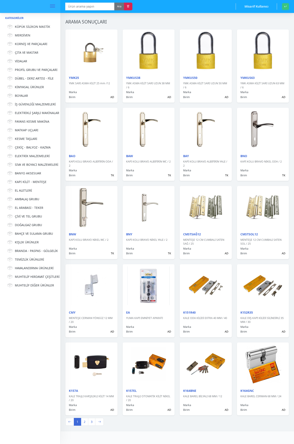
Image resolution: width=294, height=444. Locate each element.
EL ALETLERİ (23, 190)
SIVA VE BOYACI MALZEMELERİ (35, 165)
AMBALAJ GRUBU (27, 199)
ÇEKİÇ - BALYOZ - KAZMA (33, 147)
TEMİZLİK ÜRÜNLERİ (29, 259)
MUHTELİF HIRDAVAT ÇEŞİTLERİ (35, 277)
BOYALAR (21, 96)
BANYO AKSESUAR (28, 173)
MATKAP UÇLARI (26, 130)
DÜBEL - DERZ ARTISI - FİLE (34, 78)
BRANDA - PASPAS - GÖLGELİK (35, 251)
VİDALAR (21, 61)
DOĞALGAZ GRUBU (28, 225)
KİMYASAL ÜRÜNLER (29, 87)
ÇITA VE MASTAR (26, 52)
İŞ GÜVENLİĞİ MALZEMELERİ (35, 104)
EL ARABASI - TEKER (29, 208)
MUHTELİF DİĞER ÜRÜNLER (34, 285)
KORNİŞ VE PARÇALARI (31, 44)
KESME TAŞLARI (26, 139)
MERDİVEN (22, 35)
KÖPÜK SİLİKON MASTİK (32, 27)
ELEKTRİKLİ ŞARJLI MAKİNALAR (35, 113)
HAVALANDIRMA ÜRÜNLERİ (34, 268)
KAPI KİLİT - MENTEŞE (30, 182)
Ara (119, 6)
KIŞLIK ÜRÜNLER (27, 242)
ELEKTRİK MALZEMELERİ (32, 156)
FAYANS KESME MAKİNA (32, 121)
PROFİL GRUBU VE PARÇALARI (35, 70)
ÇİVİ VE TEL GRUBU (28, 216)
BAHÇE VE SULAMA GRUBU (34, 233)
